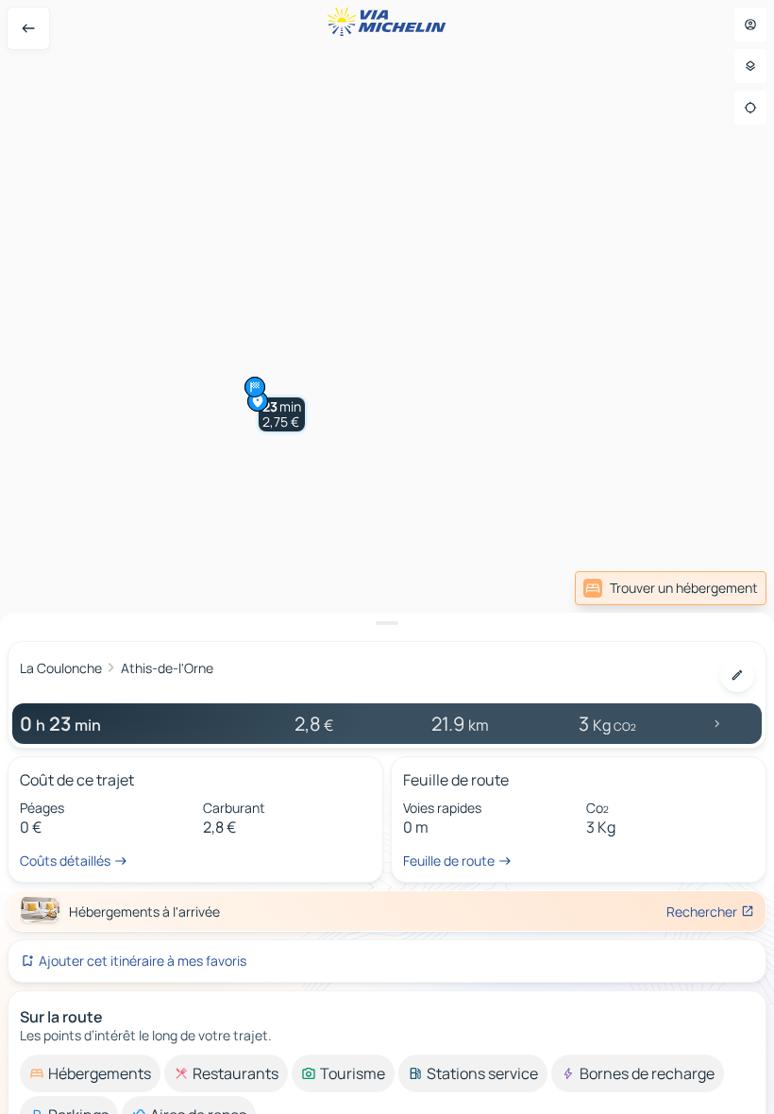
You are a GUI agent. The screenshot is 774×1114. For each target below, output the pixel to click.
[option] (90, 1073)
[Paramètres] (750, 66)
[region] (387, 557)
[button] (282, 414)
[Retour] (28, 28)
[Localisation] (750, 108)
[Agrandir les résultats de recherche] (387, 623)
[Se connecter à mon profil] (750, 25)
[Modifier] (737, 675)
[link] (670, 588)
